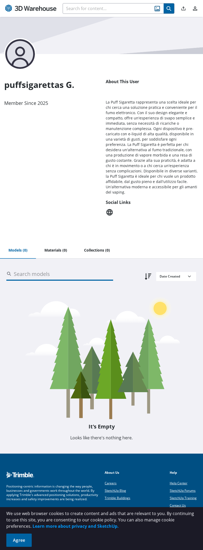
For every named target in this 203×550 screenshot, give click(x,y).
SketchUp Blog (115, 490)
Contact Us (178, 505)
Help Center (178, 483)
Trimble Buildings (117, 498)
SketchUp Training (183, 498)
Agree (19, 540)
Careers (111, 483)
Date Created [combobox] (170, 276)
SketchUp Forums (183, 490)
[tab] (18, 250)
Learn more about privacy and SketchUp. (76, 526)
